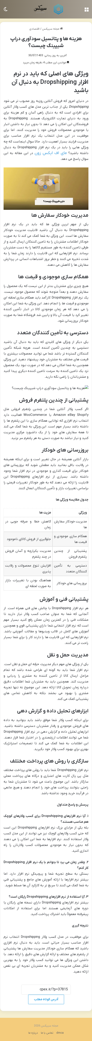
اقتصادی (34, 29)
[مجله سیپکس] (46, 9)
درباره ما (33, 1033)
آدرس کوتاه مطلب (46, 999)
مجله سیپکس (51, 29)
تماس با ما (47, 1033)
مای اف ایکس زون (51, 153)
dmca (60, 1033)
